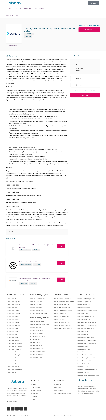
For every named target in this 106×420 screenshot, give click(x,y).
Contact (33, 399)
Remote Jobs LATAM (36, 310)
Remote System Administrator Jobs (87, 370)
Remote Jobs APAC (36, 305)
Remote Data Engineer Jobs (62, 307)
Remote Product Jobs (36, 354)
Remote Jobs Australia (13, 305)
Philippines (28, 264)
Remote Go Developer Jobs (85, 328)
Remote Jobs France (13, 322)
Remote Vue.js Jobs (83, 372)
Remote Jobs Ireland (13, 331)
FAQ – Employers (59, 390)
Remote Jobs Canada (13, 310)
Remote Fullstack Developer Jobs (87, 325)
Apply (61, 246)
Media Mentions (35, 387)
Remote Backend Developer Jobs (87, 310)
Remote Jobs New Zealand (14, 346)
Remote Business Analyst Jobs (63, 299)
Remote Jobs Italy (12, 334)
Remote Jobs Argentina (13, 302)
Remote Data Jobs (35, 327)
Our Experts (34, 396)
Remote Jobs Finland (13, 319)
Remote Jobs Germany (13, 325)
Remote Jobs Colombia (13, 313)
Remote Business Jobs (37, 322)
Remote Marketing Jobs (37, 348)
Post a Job (57, 384)
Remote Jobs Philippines (14, 349)
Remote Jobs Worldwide (37, 299)
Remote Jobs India (12, 328)
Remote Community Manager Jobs (64, 302)
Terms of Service (69, 416)
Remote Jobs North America (38, 313)
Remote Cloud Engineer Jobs (85, 316)
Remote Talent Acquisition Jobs (63, 328)
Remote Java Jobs (82, 334)
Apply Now (88, 29)
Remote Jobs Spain (12, 364)
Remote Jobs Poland (13, 352)
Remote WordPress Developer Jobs (88, 375)
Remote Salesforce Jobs (84, 361)
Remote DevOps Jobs (83, 319)
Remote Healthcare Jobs (37, 336)
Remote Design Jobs (36, 330)
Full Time (28, 36)
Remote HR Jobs (35, 339)
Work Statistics (39, 8)
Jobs (11, 15)
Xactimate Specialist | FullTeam (29, 262)
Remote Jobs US (11, 299)
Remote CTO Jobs (82, 313)
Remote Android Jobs (83, 305)
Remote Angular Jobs (83, 307)
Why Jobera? (58, 387)
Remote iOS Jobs (82, 331)
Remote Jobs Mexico (13, 340)
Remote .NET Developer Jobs (86, 299)
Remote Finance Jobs (36, 333)
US (32, 33)
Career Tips (27, 8)
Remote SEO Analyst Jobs (61, 316)
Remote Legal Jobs (36, 345)
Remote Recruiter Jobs (60, 313)
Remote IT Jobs (35, 342)
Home (10, 8)
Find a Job (18, 8)
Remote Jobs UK (11, 372)
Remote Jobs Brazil (12, 307)
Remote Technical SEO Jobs (62, 322)
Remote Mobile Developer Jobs (86, 343)
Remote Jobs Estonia (13, 316)
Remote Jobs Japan (12, 337)
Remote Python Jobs (83, 349)
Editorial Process (36, 390)
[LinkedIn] (12, 409)
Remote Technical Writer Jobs (62, 325)
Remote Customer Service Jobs (39, 325)
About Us (33, 384)
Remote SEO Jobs (59, 319)
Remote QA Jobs (82, 352)
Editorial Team (35, 393)
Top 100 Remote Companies (62, 393)
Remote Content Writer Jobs (62, 305)
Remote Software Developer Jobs (87, 364)
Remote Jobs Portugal (13, 355)
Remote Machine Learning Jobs (86, 340)
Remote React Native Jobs (85, 355)
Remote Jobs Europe (36, 302)
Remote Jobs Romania (13, 358)
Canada (28, 250)
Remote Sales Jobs (36, 357)
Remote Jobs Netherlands (14, 343)
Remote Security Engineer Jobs (86, 358)
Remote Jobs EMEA (36, 307)
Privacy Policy (58, 416)
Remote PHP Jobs (82, 346)
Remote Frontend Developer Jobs (87, 322)
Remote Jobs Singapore (14, 361)
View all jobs (13, 45)
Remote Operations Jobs (37, 351)
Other (16, 15)
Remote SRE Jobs (82, 367)
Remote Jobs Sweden (13, 367)
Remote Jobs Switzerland (14, 370)
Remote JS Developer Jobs (85, 337)
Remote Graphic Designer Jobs (63, 310)
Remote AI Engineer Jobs (84, 302)
